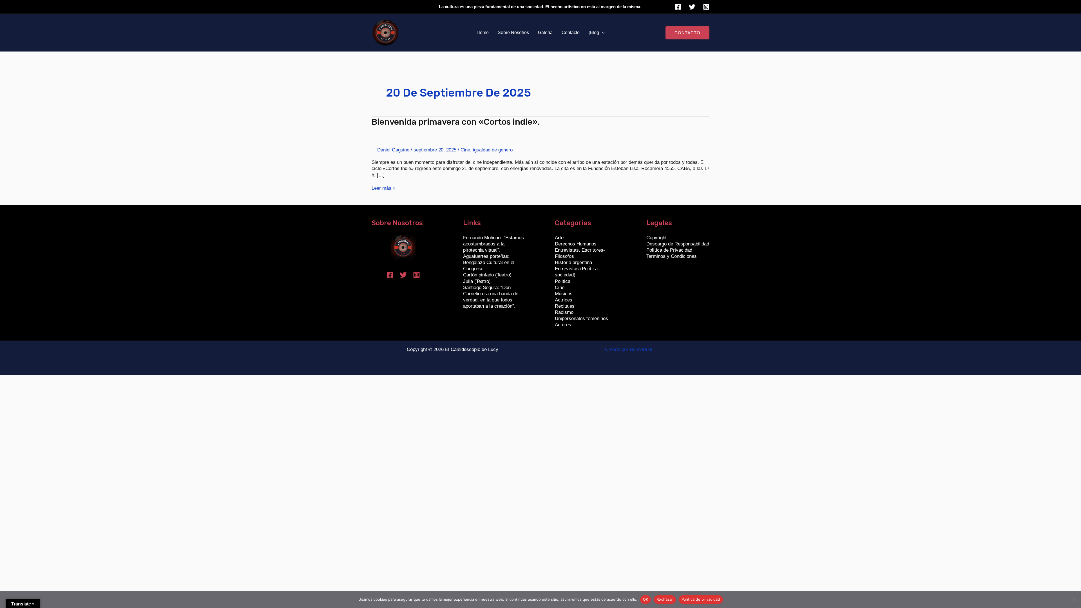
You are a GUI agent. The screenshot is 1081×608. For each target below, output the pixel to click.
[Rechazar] (1074, 599)
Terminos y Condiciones (671, 256)
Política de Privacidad (669, 250)
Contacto (571, 32)
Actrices (563, 300)
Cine (465, 150)
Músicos (564, 293)
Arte (559, 237)
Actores (563, 324)
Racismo (564, 312)
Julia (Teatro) (477, 281)
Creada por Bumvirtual (628, 349)
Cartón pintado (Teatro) (487, 275)
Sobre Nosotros (513, 32)
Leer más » (383, 188)
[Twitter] (692, 7)
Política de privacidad (701, 599)
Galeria (545, 32)
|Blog (594, 32)
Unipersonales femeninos (581, 318)
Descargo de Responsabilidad (677, 244)
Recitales (565, 306)
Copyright (656, 237)
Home (483, 32)
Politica (562, 281)
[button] (602, 32)
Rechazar (664, 599)
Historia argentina (573, 262)
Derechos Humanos (576, 244)
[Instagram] (706, 7)
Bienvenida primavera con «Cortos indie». (456, 122)
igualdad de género (493, 150)
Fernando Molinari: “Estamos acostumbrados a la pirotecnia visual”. (493, 244)
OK (645, 599)
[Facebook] (678, 7)
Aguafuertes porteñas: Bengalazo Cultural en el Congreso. (488, 262)
